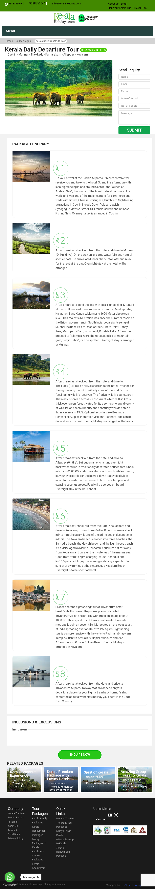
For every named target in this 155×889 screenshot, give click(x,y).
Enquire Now (80, 754)
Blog (124, 3)
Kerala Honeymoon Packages (39, 830)
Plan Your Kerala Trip (119, 7)
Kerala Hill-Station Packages (38, 855)
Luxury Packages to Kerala (39, 843)
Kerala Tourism (16, 813)
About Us (13, 826)
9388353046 (15, 3)
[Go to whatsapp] (10, 877)
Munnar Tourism (65, 818)
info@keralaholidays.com (66, 3)
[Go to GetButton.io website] (9, 885)
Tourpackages (23, 41)
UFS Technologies (133, 885)
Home (8, 41)
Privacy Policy (15, 838)
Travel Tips (140, 7)
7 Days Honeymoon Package (63, 851)
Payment (102, 819)
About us (113, 3)
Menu (10, 31)
